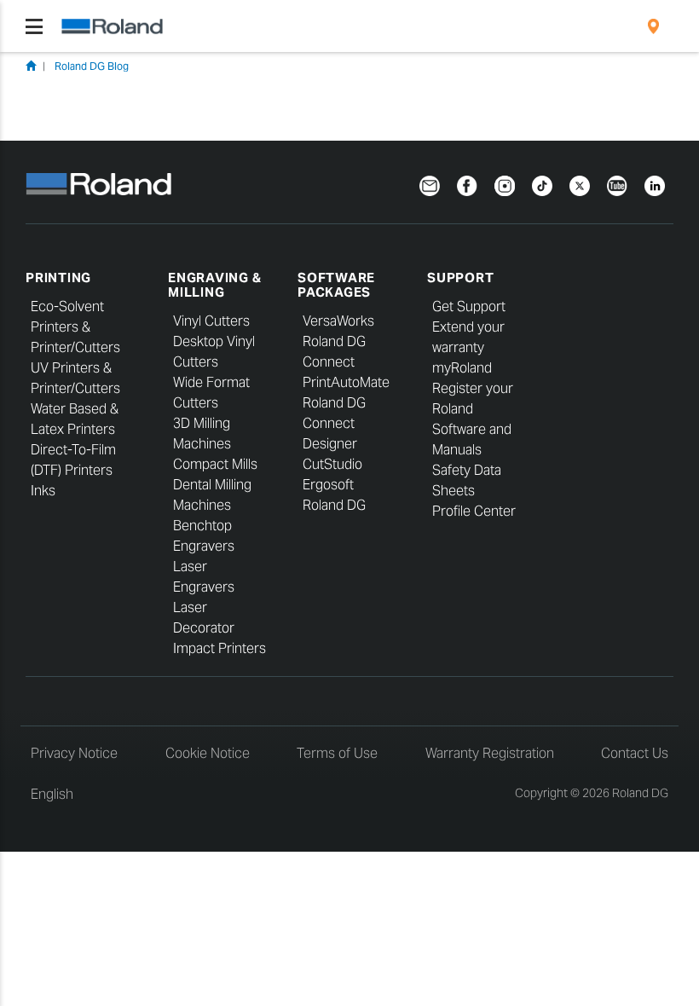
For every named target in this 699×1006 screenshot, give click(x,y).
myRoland (462, 368)
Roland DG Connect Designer (334, 423)
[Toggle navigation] (34, 26)
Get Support (468, 306)
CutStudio (332, 464)
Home (31, 66)
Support (460, 277)
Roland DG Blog (92, 66)
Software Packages (336, 284)
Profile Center (474, 511)
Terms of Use (337, 753)
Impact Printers (219, 648)
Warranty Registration (489, 753)
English (52, 794)
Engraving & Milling (214, 284)
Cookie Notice (207, 753)
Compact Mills (215, 464)
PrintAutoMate (346, 382)
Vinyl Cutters (211, 321)
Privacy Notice (74, 753)
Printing (58, 277)
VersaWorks (338, 321)
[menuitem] (653, 26)
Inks (43, 491)
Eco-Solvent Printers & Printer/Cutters (75, 327)
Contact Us (634, 753)
